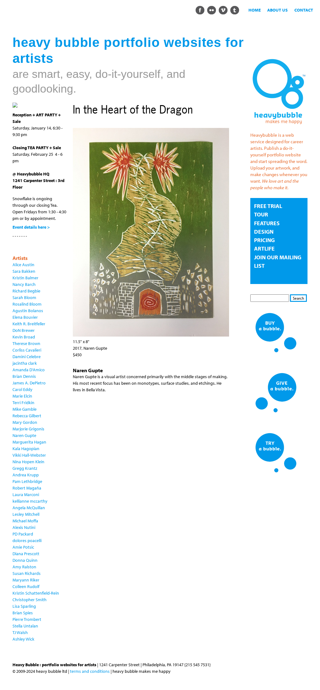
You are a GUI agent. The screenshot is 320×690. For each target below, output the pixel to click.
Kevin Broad (23, 337)
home (254, 10)
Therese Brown (26, 343)
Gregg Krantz (24, 468)
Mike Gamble (24, 409)
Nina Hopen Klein (28, 461)
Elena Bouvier (25, 317)
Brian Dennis (24, 376)
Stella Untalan (25, 626)
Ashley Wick (23, 639)
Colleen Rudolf (25, 586)
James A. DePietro (29, 383)
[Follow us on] (200, 9)
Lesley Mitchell (25, 514)
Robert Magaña (26, 488)
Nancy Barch (24, 284)
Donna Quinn (25, 560)
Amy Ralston (24, 567)
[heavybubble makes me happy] (279, 126)
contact (303, 10)
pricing (264, 240)
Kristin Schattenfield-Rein (35, 593)
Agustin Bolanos (27, 310)
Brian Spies (22, 613)
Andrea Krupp (25, 475)
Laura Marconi (25, 494)
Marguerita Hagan (29, 442)
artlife (264, 248)
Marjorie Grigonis (28, 429)
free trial (268, 206)
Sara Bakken (23, 271)
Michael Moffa (25, 521)
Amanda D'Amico (28, 370)
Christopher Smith (29, 599)
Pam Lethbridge (27, 481)
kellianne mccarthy (30, 501)
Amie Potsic (23, 547)
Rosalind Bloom (27, 304)
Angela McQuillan (28, 507)
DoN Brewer (23, 330)
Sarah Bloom (24, 297)
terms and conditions (90, 671)
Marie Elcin (22, 396)
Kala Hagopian (25, 448)
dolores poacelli (27, 540)
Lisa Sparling (24, 606)
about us (277, 10)
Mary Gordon (24, 422)
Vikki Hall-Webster (29, 455)
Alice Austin (23, 264)
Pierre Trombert (26, 619)
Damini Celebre (26, 356)
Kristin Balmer (25, 278)
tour (261, 214)
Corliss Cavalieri (26, 350)
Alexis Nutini (23, 527)
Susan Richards (26, 573)
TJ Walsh (20, 632)
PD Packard (22, 534)
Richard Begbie (26, 291)
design (263, 231)
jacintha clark (24, 363)
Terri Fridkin (23, 402)
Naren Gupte (24, 435)
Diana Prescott (25, 553)
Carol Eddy (22, 389)
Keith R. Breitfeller (28, 324)
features (267, 223)
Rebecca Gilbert (26, 416)
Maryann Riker (25, 580)
